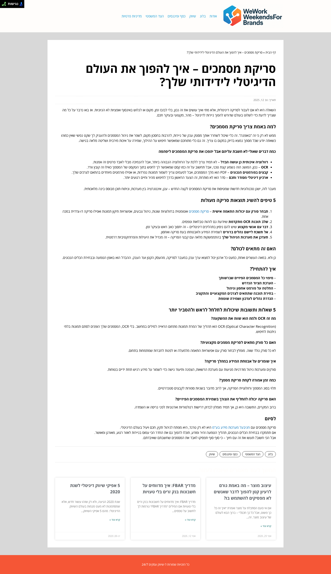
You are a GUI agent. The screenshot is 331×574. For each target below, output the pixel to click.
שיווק (192, 16)
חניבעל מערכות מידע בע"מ (231, 427)
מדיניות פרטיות (132, 16)
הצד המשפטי (155, 16)
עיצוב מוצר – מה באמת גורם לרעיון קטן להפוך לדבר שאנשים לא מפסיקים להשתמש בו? (242, 491)
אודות (213, 16)
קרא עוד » (266, 526)
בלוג (203, 16)
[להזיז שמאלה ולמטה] (3, 5)
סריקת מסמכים (199, 211)
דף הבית (270, 52)
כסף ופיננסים (176, 16)
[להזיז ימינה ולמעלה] (5, 3)
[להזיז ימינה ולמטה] (5, 5)
